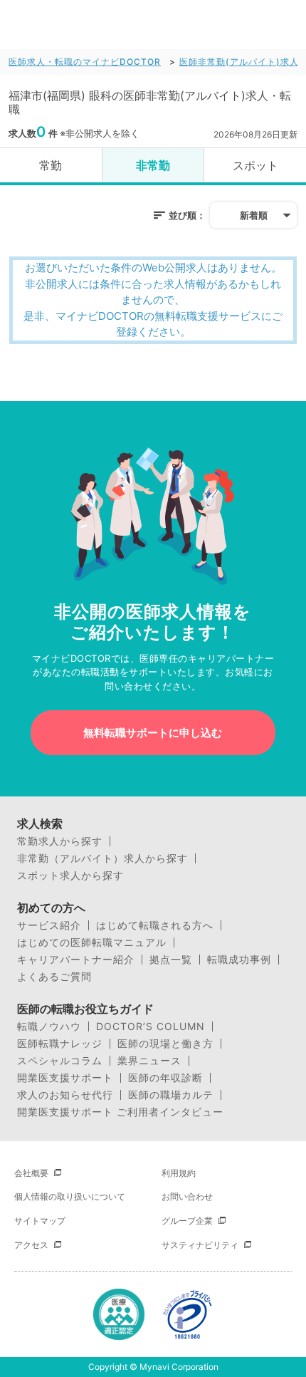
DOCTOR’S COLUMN (150, 1027)
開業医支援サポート (65, 1078)
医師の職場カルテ (170, 1095)
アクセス (31, 1245)
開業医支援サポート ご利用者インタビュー (120, 1112)
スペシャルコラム (59, 1061)
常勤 (50, 165)
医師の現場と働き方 (165, 1044)
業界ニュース (149, 1061)
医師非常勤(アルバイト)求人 (239, 61)
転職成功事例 (239, 960)
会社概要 (31, 1173)
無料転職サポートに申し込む (152, 732)
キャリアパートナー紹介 (75, 960)
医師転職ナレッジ (59, 1044)
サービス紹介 (49, 925)
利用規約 (179, 1173)
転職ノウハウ (49, 1027)
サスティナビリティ (200, 1245)
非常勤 (153, 165)
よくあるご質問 (54, 977)
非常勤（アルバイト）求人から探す (102, 858)
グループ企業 (187, 1220)
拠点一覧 (170, 960)
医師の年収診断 (165, 1078)
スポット (255, 165)
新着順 (254, 215)
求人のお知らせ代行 (65, 1095)
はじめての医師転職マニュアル (92, 942)
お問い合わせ (187, 1196)
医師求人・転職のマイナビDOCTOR (85, 61)
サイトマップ (39, 1220)
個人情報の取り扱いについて (69, 1196)
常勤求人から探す (59, 841)
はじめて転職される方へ (154, 925)
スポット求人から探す (70, 875)
